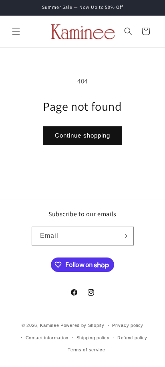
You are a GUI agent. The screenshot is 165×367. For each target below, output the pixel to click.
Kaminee (49, 325)
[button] (16, 31)
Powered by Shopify (82, 325)
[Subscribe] (124, 236)
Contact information (47, 337)
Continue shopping (82, 135)
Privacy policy (127, 325)
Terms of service (86, 349)
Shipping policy (93, 337)
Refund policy (132, 337)
